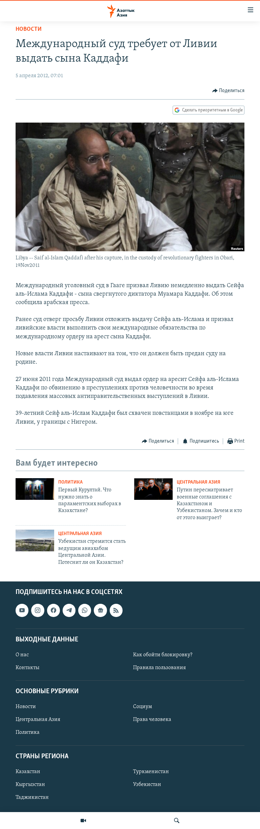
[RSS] (116, 610)
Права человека (152, 719)
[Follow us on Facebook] (53, 610)
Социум (142, 706)
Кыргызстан (30, 784)
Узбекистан (147, 784)
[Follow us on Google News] (100, 610)
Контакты (27, 668)
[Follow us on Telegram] (69, 610)
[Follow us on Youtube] (22, 610)
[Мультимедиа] (83, 820)
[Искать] (177, 820)
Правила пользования (159, 668)
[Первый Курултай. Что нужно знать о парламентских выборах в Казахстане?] (35, 489)
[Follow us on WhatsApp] (84, 610)
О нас (22, 655)
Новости (29, 29)
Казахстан (28, 771)
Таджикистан (32, 797)
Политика (70, 482)
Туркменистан (151, 771)
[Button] (228, 90)
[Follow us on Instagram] (37, 610)
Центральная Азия (198, 482)
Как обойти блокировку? (162, 655)
